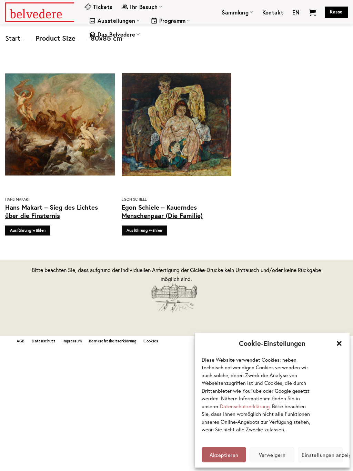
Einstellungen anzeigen (322, 454)
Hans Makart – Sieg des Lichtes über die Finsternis (51, 211)
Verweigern (272, 454)
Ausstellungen (116, 20)
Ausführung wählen (28, 230)
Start (12, 38)
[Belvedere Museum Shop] (39, 12)
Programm (172, 20)
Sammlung (235, 12)
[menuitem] (296, 12)
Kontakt (272, 12)
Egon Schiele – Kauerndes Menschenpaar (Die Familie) (162, 211)
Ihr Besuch (144, 6)
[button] (339, 343)
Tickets (102, 6)
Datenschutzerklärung (245, 406)
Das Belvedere (116, 34)
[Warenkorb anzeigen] (312, 12)
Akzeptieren (224, 454)
